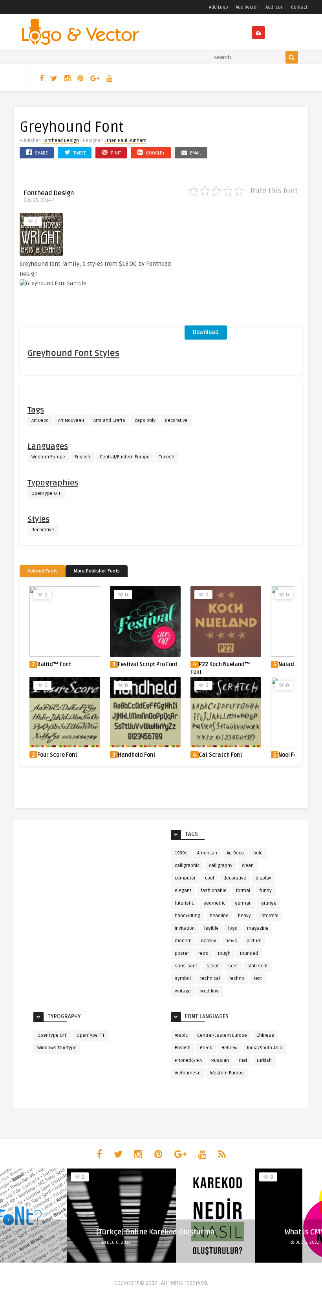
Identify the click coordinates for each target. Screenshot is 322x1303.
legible (211, 928)
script (213, 966)
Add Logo (218, 7)
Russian (220, 1060)
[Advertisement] (243, 270)
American (207, 853)
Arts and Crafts (109, 420)
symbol (183, 978)
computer (185, 878)
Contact (299, 7)
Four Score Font (57, 755)
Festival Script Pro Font (147, 664)
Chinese (265, 1035)
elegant (183, 891)
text (258, 978)
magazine (258, 928)
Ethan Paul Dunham (125, 141)
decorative (176, 420)
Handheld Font (137, 755)
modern (183, 941)
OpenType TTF (91, 1035)
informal (269, 916)
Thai (242, 1060)
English (82, 457)
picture (254, 941)
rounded (249, 953)
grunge (268, 903)
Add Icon (274, 7)
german (243, 903)
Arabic (181, 1035)
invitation (185, 928)
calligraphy (220, 866)
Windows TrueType (57, 1048)
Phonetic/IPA (188, 1060)
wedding (209, 991)
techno (236, 978)
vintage (183, 991)
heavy (244, 916)
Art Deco (40, 420)
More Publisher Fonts (96, 571)
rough (224, 953)
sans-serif (186, 966)
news (231, 941)
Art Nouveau (71, 420)
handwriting (187, 916)
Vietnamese (188, 1073)
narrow (208, 941)
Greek (206, 1048)
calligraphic (187, 866)
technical (210, 978)
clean (248, 866)
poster (182, 953)
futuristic (184, 903)
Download (206, 332)
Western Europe (48, 457)
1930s (181, 853)
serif (233, 966)
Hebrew (229, 1048)
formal (243, 891)
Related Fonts (42, 571)
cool (209, 878)
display (263, 878)
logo (233, 928)
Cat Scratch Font (220, 755)
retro (203, 953)
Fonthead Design (60, 141)
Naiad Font (292, 664)
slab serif (257, 966)
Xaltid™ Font (54, 664)
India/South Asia (264, 1048)
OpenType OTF (46, 493)
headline (219, 916)
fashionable (214, 891)
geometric (214, 903)
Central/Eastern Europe (125, 457)
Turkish (166, 457)
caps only (145, 420)
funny (266, 891)
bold (258, 853)
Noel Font (290, 755)
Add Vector (247, 7)
